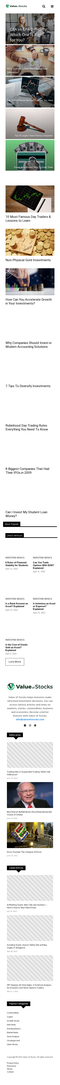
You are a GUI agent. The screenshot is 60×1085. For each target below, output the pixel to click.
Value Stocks (12, 1044)
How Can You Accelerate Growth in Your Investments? (29, 301)
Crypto (10, 1016)
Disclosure (11, 1066)
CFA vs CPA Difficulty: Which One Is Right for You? (29, 35)
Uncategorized (13, 1040)
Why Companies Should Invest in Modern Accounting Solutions (29, 345)
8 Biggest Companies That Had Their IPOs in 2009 (27, 471)
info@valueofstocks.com (30, 719)
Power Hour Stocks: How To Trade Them (33, 167)
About (9, 1069)
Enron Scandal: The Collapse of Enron (24, 852)
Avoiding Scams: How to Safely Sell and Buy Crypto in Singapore (27, 946)
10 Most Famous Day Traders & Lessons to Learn (28, 218)
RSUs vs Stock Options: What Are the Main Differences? (27, 70)
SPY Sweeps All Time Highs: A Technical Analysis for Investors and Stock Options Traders (29, 986)
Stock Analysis (13, 1036)
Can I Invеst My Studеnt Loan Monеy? (26, 514)
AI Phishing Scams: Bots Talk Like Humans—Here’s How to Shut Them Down (27, 906)
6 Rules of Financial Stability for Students (16, 564)
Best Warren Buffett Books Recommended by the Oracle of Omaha (29, 813)
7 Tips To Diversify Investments (28, 386)
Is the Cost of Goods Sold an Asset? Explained (16, 647)
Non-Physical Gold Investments (28, 260)
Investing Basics (14, 558)
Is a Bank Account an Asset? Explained (16, 605)
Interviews (11, 1024)
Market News (12, 1032)
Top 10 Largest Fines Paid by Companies (34, 135)
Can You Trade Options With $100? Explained (43, 565)
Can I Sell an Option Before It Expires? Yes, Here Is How (30, 102)
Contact (10, 1072)
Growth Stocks (13, 1020)
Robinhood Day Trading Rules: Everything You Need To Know (27, 427)
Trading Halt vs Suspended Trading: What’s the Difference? (28, 773)
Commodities (13, 1012)
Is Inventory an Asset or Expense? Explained (44, 606)
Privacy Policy (13, 1063)
